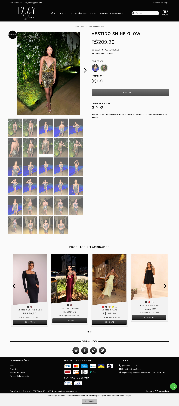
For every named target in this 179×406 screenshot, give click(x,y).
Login (166, 3)
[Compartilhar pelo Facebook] (93, 107)
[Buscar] (132, 13)
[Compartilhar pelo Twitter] (97, 107)
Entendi (89, 401)
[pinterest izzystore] (102, 350)
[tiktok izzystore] (93, 350)
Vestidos (84, 27)
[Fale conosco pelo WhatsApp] (173, 386)
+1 (116, 307)
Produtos (65, 13)
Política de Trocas (85, 13)
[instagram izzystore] (75, 350)
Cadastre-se (158, 3)
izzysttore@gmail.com (33, 3)
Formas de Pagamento (112, 13)
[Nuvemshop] (157, 392)
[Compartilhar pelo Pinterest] (101, 107)
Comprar (30, 322)
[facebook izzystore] (84, 350)
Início (53, 13)
